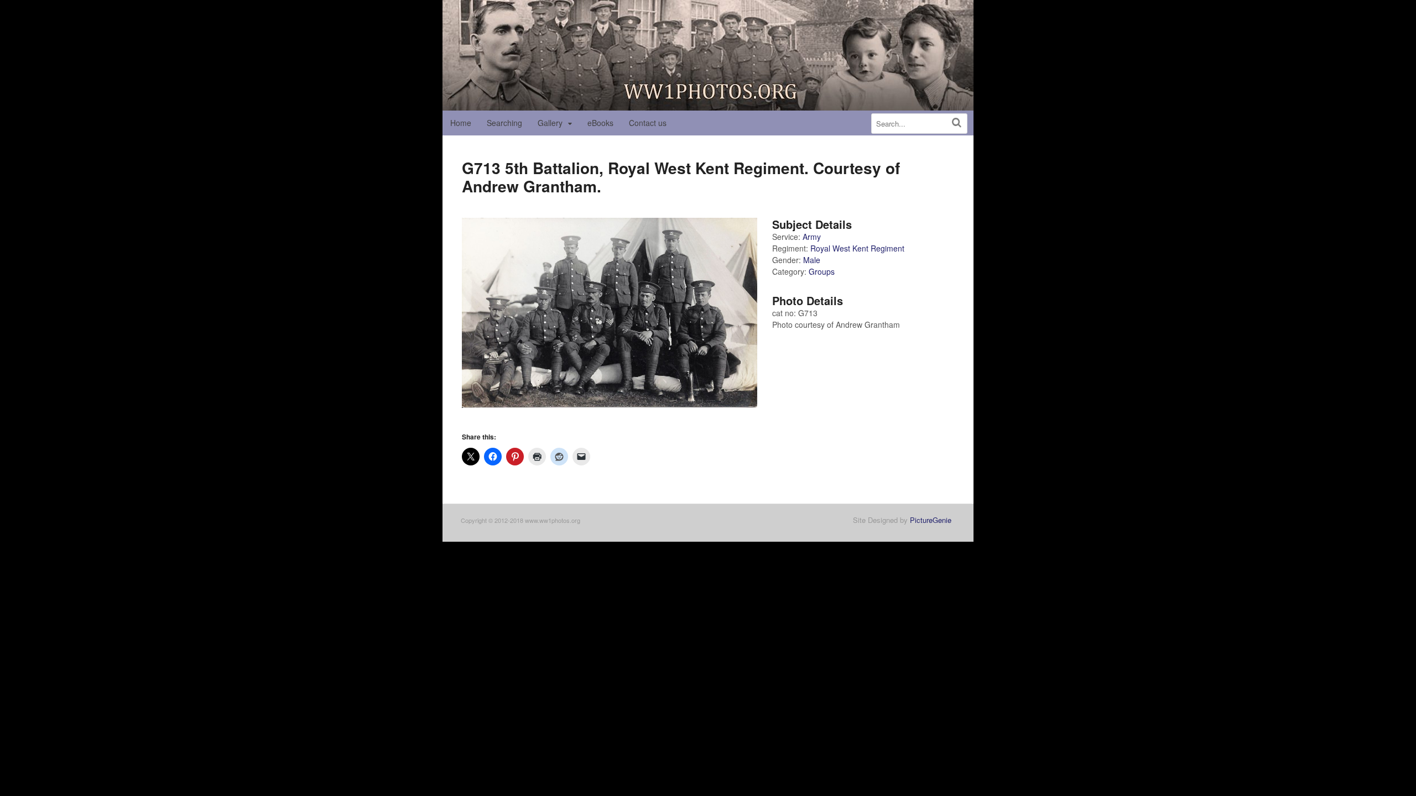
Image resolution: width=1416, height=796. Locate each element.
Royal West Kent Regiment (857, 248)
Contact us (648, 122)
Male (811, 259)
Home (460, 122)
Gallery (550, 122)
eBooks (600, 122)
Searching (504, 122)
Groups (822, 271)
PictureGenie (930, 520)
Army (812, 236)
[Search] (956, 122)
